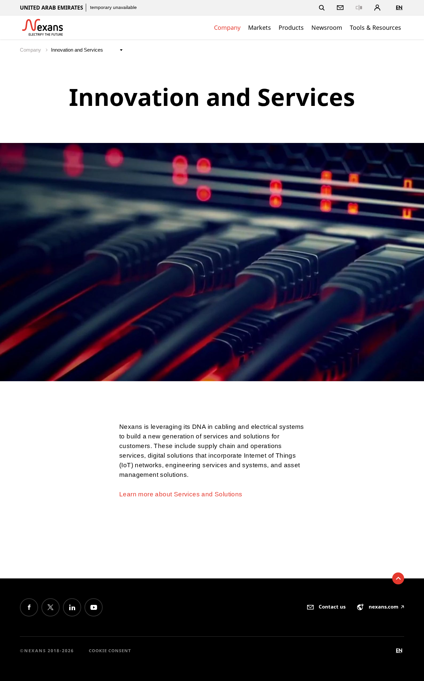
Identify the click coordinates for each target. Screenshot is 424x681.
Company (227, 27)
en (399, 7)
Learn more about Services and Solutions (180, 494)
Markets (259, 27)
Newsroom (326, 27)
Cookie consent (110, 651)
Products (291, 27)
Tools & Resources (375, 27)
